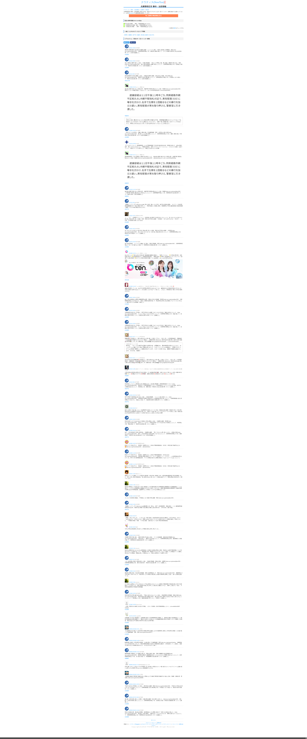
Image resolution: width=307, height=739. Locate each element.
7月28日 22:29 (132, 87)
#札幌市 (127, 375)
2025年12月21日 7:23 (134, 664)
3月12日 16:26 (132, 515)
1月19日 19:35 (132, 593)
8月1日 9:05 (131, 74)
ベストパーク (175, 724)
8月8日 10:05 (132, 48)
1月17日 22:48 (132, 616)
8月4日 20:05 (132, 61)
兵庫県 (125, 35)
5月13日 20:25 (132, 408)
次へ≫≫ (153, 720)
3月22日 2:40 (132, 484)
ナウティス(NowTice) (152, 2)
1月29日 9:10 (132, 571)
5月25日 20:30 (132, 395)
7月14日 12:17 (132, 154)
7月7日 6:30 (131, 202)
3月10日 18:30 (132, 527)
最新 (174, 28)
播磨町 (130, 35)
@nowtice (131, 13)
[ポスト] (127, 42)
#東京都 (127, 280)
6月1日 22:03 (132, 323)
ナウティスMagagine (135, 724)
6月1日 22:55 (132, 310)
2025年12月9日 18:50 (134, 684)
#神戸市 (127, 209)
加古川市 (151, 35)
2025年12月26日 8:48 (134, 640)
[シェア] (133, 42)
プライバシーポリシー (151, 722)
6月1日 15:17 (132, 336)
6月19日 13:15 (132, 253)
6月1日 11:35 (132, 369)
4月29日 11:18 (132, 464)
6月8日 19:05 (132, 297)
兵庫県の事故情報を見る (154, 15)
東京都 (142, 35)
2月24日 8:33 (132, 535)
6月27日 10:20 (132, 241)
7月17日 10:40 (132, 143)
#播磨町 (127, 658)
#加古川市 (127, 80)
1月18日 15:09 (132, 604)
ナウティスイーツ (167, 724)
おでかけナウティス (145, 724)
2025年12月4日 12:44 (134, 710)
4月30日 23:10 (132, 430)
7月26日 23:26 (132, 130)
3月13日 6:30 (132, 504)
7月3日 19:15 (132, 228)
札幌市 (138, 35)
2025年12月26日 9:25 (134, 629)
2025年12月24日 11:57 (134, 651)
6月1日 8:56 (131, 382)
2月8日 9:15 (131, 559)
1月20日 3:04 (132, 582)
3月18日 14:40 (132, 496)
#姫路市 (127, 115)
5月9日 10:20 (132, 419)
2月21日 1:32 (132, 548)
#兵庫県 (127, 54)
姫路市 (147, 35)
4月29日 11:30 (132, 453)
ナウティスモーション (156, 724)
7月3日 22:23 (132, 215)
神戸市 (134, 35)
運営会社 (159, 722)
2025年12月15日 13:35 (134, 674)
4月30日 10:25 (132, 443)
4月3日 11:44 (132, 473)
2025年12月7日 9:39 (133, 697)
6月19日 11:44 (132, 286)
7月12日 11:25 (132, 189)
